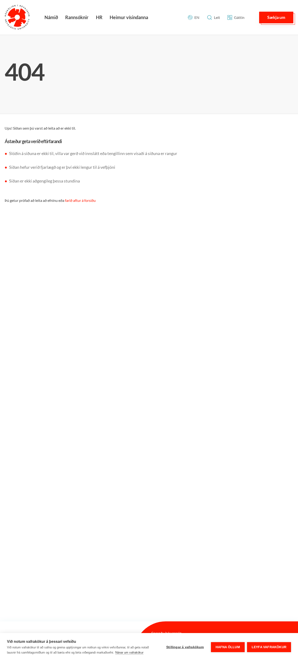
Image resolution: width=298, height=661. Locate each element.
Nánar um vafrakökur (129, 652)
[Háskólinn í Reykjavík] (17, 17)
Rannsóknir (76, 17)
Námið (51, 17)
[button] (276, 17)
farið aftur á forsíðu (80, 200)
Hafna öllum (228, 647)
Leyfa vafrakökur (269, 647)
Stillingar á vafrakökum (185, 647)
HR (99, 17)
